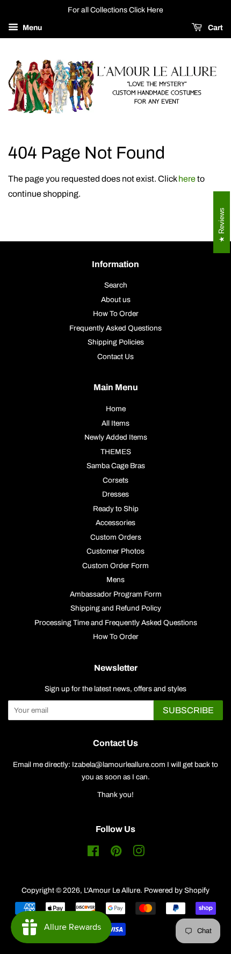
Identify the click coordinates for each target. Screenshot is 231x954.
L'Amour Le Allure (112, 890)
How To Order (116, 314)
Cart (214, 28)
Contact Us (115, 357)
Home (116, 409)
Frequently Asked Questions (115, 328)
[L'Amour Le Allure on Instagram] (139, 853)
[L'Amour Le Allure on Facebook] (93, 853)
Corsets (115, 480)
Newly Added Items (115, 437)
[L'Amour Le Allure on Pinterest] (116, 853)
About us (116, 300)
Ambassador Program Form (116, 594)
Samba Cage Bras (115, 466)
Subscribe (188, 710)
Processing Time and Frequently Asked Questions (115, 623)
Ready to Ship (116, 509)
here (187, 178)
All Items (115, 423)
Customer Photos (115, 551)
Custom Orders (115, 537)
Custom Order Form (115, 566)
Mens (115, 580)
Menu (31, 28)
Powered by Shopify (177, 890)
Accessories (115, 523)
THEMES (115, 452)
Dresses (115, 494)
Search (115, 285)
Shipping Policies (116, 342)
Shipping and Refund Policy (115, 608)
